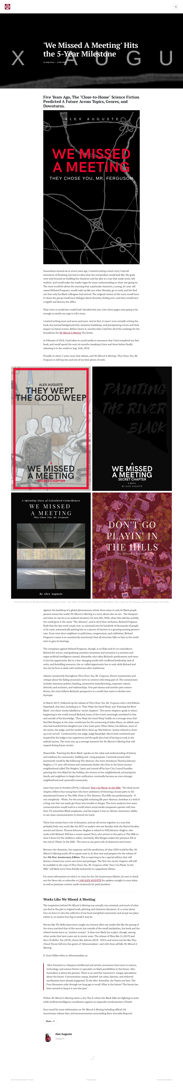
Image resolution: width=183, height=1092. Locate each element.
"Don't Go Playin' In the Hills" (105, 787)
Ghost (169, 1080)
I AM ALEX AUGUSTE (90, 880)
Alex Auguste (63, 1034)
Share (48, 1021)
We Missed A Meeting (70, 332)
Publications (91, 1080)
